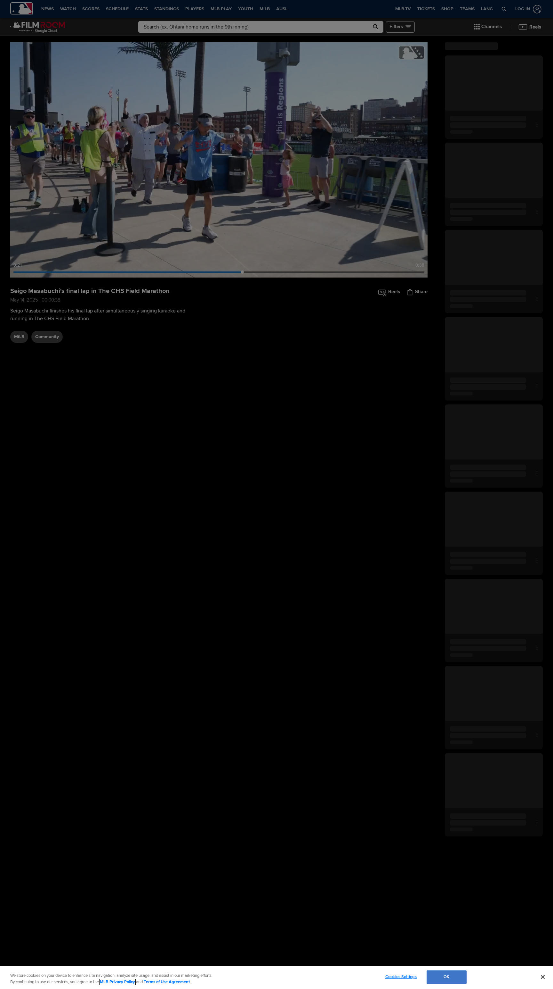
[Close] (543, 977)
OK (446, 976)
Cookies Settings (401, 976)
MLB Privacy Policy (117, 982)
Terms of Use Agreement (167, 982)
